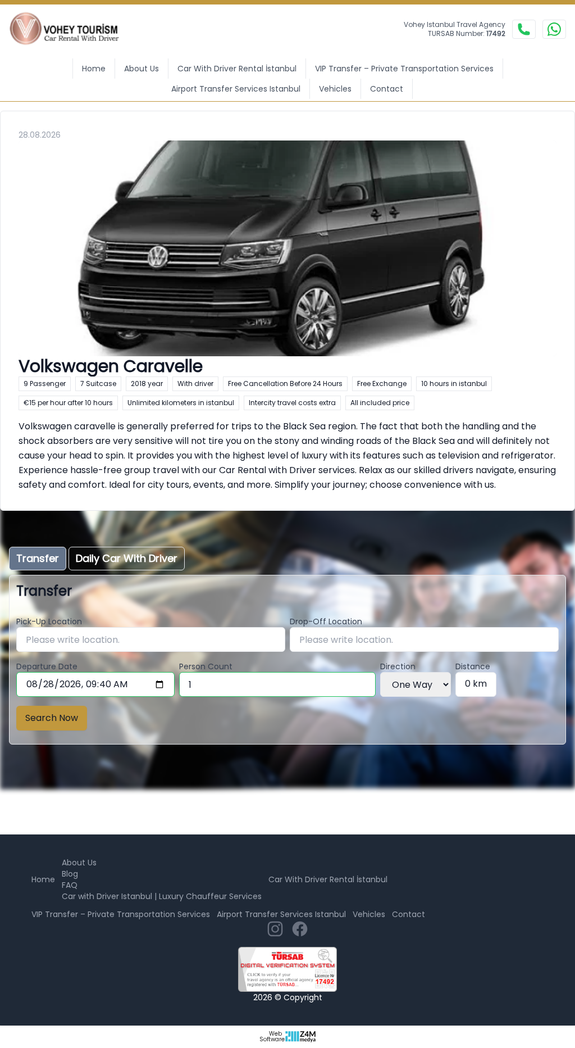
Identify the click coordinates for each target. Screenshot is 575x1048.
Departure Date (46, 666)
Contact (386, 88)
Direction (398, 666)
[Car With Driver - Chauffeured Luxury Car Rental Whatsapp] (554, 29)
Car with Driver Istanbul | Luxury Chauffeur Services (162, 896)
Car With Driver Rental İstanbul (236, 68)
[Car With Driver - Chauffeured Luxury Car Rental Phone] (524, 29)
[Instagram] (275, 929)
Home (94, 68)
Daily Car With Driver (126, 558)
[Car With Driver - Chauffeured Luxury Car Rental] (71, 29)
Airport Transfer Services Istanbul (235, 88)
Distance (472, 666)
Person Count (205, 666)
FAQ (69, 885)
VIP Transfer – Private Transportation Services (404, 68)
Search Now (51, 717)
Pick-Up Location (49, 621)
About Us (141, 68)
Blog (70, 873)
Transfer (37, 558)
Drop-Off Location (326, 621)
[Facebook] (300, 929)
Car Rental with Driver (267, 470)
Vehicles (335, 88)
